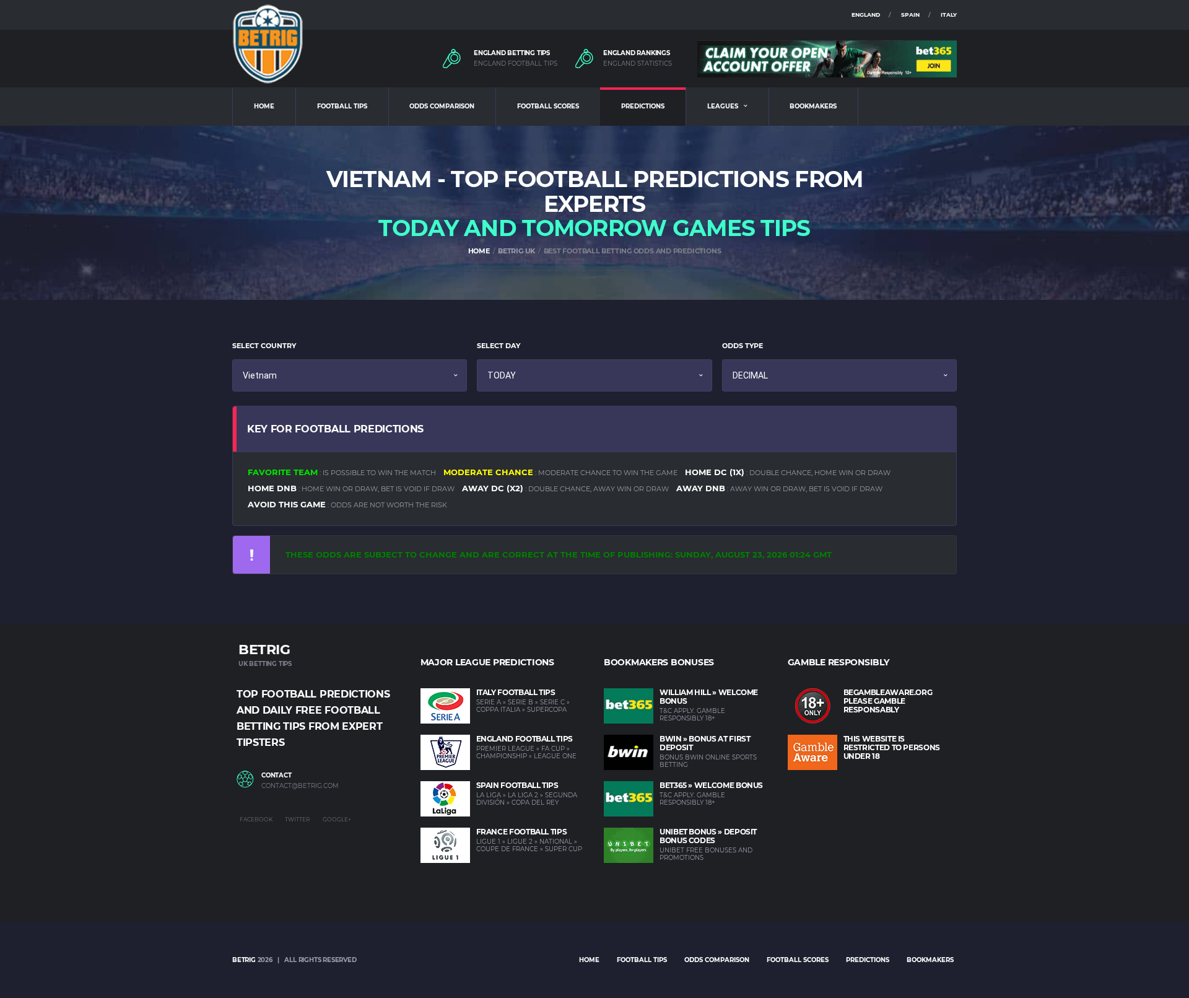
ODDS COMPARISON (441, 106)
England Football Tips (524, 738)
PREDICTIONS (642, 106)
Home (589, 960)
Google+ (337, 819)
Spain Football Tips (517, 785)
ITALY (949, 14)
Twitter (297, 819)
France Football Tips (521, 831)
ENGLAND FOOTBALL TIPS (515, 64)
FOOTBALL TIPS (342, 106)
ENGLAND (865, 14)
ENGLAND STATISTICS (637, 64)
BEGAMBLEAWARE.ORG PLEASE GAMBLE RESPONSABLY (888, 701)
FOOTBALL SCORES (548, 106)
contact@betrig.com (300, 786)
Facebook (256, 819)
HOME (264, 106)
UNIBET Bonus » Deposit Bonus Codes (708, 836)
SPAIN (910, 14)
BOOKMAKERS (813, 106)
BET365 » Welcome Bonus (711, 785)
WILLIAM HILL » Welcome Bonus (709, 697)
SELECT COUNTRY (264, 345)
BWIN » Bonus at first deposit (705, 743)
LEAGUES (722, 106)
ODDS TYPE (742, 345)
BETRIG (244, 960)
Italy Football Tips (515, 692)
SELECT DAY (498, 345)
